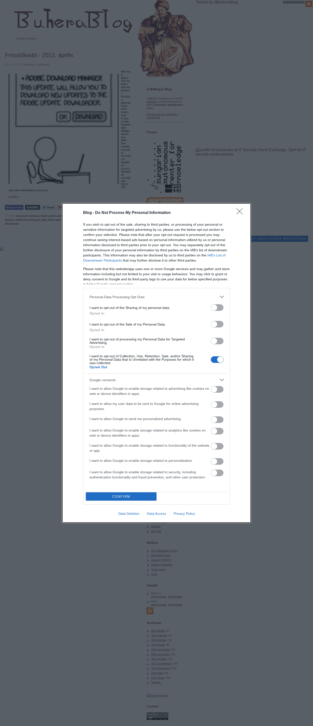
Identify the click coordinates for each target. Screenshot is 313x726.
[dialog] (156, 363)
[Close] (241, 213)
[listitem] (156, 296)
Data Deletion (128, 514)
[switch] (217, 307)
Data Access (156, 514)
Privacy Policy (184, 514)
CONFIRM (121, 496)
